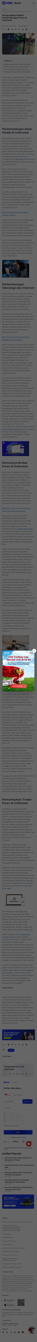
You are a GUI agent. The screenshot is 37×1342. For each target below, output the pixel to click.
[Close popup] (34, 651)
